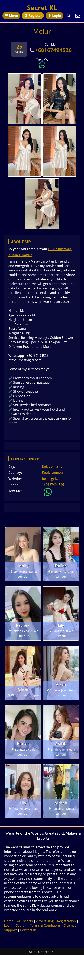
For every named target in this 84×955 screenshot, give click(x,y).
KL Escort (15, 430)
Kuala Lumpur (20, 255)
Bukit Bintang (59, 249)
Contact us (28, 930)
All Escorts (25, 921)
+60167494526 (53, 50)
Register (35, 15)
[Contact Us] (78, 15)
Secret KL (42, 7)
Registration (66, 921)
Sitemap (70, 925)
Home (8, 921)
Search (21, 925)
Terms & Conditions (45, 925)
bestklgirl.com (53, 478)
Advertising (45, 921)
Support (10, 930)
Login (56, 15)
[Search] (68, 15)
